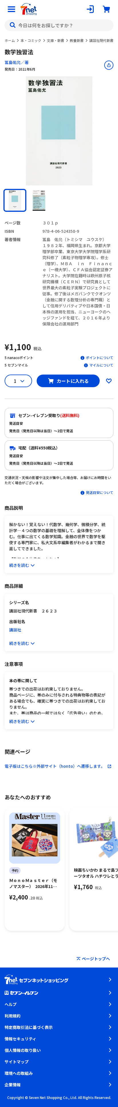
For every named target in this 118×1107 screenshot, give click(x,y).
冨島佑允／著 (17, 62)
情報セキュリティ (20, 1039)
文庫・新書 (55, 40)
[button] (15, 200)
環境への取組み (19, 1073)
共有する (108, 65)
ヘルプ (11, 1004)
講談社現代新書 (101, 40)
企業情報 (13, 1084)
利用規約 (13, 1016)
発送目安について (99, 492)
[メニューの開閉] (11, 9)
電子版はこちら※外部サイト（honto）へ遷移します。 (55, 766)
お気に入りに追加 (108, 380)
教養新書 (77, 40)
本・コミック (31, 40)
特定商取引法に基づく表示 (29, 1027)
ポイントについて (99, 357)
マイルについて (101, 364)
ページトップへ (96, 958)
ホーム (10, 40)
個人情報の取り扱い (23, 1050)
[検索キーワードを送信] (12, 25)
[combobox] (59, 25)
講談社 (15, 630)
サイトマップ (17, 1062)
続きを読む (19, 565)
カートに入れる (73, 380)
